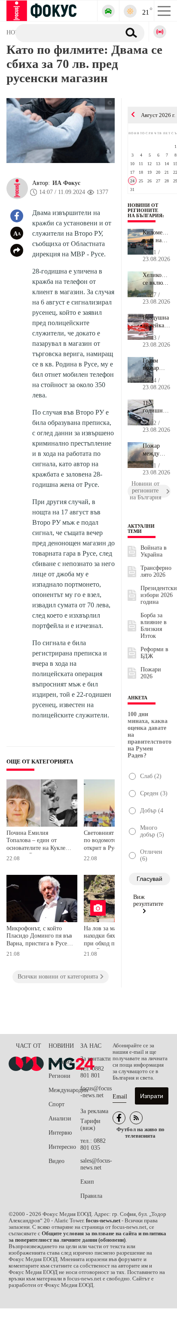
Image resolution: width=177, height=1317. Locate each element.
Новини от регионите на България (145, 210)
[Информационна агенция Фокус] (119, 1117)
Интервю (60, 1132)
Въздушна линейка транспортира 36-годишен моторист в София (157, 321)
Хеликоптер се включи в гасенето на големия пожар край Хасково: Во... (157, 279)
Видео (56, 1161)
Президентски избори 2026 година (158, 595)
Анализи (60, 1118)
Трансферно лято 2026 (155, 571)
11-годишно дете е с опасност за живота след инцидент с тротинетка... (157, 407)
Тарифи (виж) (90, 1124)
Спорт (56, 1104)
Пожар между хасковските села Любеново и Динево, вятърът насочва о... (157, 450)
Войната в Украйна (153, 551)
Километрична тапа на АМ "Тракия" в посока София (157, 236)
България (60, 1062)
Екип (87, 1182)
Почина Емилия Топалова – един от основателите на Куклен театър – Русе (37, 841)
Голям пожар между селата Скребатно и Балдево (156, 364)
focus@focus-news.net (96, 1092)
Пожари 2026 (150, 673)
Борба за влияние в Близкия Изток (153, 625)
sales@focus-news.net (96, 1164)
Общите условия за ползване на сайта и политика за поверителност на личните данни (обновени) (87, 1237)
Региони (59, 1076)
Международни (64, 1090)
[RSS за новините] (136, 1117)
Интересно (62, 1147)
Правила (91, 1196)
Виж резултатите (148, 900)
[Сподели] (16, 250)
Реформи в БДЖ (154, 652)
